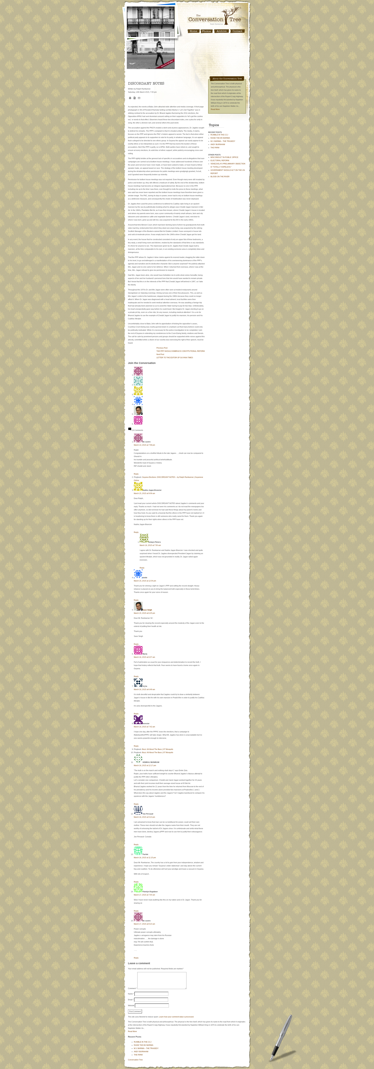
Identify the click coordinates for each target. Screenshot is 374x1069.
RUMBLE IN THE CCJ (219, 135)
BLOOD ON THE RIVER (220, 177)
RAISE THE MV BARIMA (220, 138)
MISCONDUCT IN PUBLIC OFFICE (224, 157)
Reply (136, 474)
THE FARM (215, 148)
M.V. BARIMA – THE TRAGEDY (223, 141)
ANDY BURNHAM (218, 144)
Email (131, 1000)
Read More (215, 109)
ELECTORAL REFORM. (220, 161)
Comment (132, 988)
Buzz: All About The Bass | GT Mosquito (157, 749)
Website (131, 1006)
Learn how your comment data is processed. (176, 1017)
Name (131, 994)
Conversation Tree (135, 1060)
